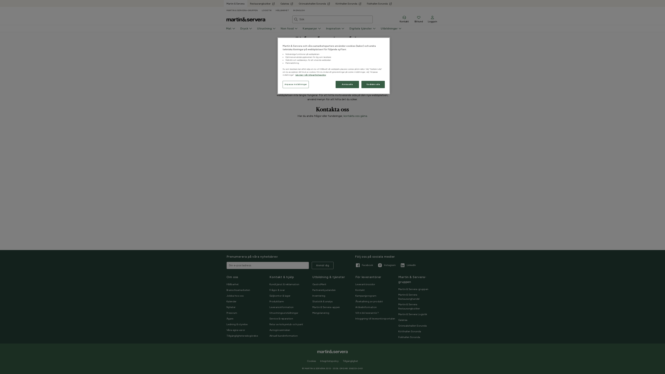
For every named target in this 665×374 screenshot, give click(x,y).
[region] (333, 65)
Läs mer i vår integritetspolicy (310, 75)
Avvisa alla (347, 84)
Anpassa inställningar (296, 84)
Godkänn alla (373, 84)
